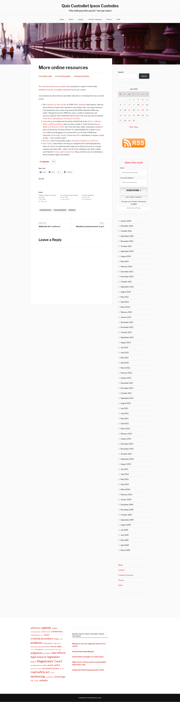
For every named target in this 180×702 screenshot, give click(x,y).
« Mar (131, 127)
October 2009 (126, 515)
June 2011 (125, 413)
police (57, 665)
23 (134, 115)
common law (35, 635)
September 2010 (127, 459)
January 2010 (126, 499)
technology (59, 676)
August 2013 (126, 292)
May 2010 (125, 479)
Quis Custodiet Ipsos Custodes (90, 5)
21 (125, 115)
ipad (59, 649)
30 (134, 120)
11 (143, 105)
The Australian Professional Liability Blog (54, 86)
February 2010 (126, 494)
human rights (45, 210)
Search (120, 72)
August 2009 (126, 525)
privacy (39, 668)
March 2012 (125, 368)
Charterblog (47, 121)
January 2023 (126, 221)
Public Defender (80, 104)
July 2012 (124, 347)
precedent (33, 668)
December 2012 (127, 322)
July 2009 (124, 530)
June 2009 (125, 535)
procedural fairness (50, 668)
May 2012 (125, 358)
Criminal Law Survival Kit (56, 104)
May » (136, 127)
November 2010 (127, 449)
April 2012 (125, 363)
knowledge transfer (59, 135)
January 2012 (126, 378)
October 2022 (126, 231)
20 (120, 115)
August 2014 (126, 256)
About (71, 19)
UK (32, 680)
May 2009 (125, 540)
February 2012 (126, 373)
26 (147, 115)
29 (129, 120)
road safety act (40, 672)
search (52, 672)
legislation (53, 656)
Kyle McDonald (64, 76)
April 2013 (125, 302)
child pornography (35, 631)
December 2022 (127, 226)
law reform (59, 652)
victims (36, 681)
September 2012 (127, 337)
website (72, 210)
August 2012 (126, 342)
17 (138, 110)
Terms (132, 208)
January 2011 (126, 439)
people (50, 665)
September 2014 (127, 251)
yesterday (49, 89)
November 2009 (127, 510)
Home (62, 19)
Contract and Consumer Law (64, 151)
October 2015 (126, 246)
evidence (36, 642)
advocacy (36, 627)
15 (129, 110)
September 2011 (127, 398)
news (44, 665)
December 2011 (127, 383)
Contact (81, 19)
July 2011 (124, 408)
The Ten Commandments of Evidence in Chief (61, 118)
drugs (56, 639)
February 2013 (126, 312)
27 (120, 120)
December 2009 (127, 504)
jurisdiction (47, 653)
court (46, 634)
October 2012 (126, 332)
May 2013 (125, 297)
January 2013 (126, 317)
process (62, 668)
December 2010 (127, 444)
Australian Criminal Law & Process (85, 140)
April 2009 (125, 545)
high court (57, 643)
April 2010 (125, 484)
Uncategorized (82, 76)
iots (57, 649)
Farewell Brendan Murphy (83, 651)
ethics (61, 639)
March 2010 (125, 489)
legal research (60, 210)
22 (129, 115)
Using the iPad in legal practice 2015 (88, 670)
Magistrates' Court (49, 661)
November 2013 (127, 276)
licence (33, 662)
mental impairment (36, 665)
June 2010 (125, 474)
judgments (37, 652)
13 (120, 110)
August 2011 (126, 403)
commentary (57, 631)
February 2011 (126, 434)
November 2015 (127, 241)
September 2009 (127, 520)
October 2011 (126, 393)
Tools (118, 19)
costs (41, 635)
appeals (46, 627)
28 (125, 120)
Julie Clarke (47, 143)
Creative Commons (95, 19)
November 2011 (127, 388)
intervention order (50, 649)
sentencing (38, 676)
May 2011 (125, 418)
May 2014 (125, 261)
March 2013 (125, 307)
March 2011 (125, 428)
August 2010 (126, 464)
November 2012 (127, 327)
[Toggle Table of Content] (52, 161)
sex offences (49, 677)
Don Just (46, 140)
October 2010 (126, 454)
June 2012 (125, 352)
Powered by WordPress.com (90, 698)
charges (55, 628)
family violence (48, 643)
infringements (39, 649)
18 (143, 110)
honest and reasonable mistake (40, 646)
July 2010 (124, 469)
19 (147, 110)
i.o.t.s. (32, 649)
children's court (45, 632)
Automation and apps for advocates (88, 657)
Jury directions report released (69, 195)
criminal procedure (42, 638)
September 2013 (127, 287)
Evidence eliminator (88, 195)
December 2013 (127, 271)
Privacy (109, 19)
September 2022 (127, 236)
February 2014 (126, 266)
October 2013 (126, 282)
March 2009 (125, 550)
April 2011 (125, 423)
